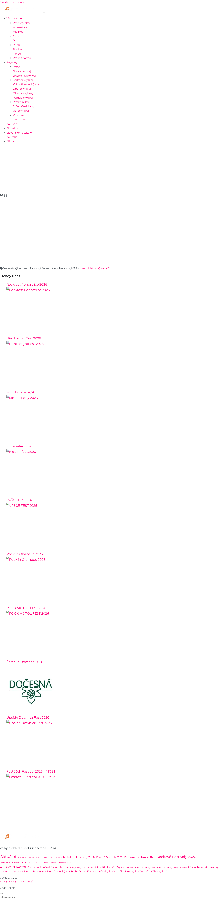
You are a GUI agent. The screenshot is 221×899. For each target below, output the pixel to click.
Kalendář (12, 123)
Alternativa (20, 27)
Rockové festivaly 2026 (176, 857)
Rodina (17, 49)
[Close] (1, 893)
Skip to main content (14, 2)
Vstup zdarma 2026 (61, 862)
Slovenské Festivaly (19, 132)
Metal (16, 36)
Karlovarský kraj (23, 80)
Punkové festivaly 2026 (139, 857)
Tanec (17, 53)
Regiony (11, 62)
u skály (118, 871)
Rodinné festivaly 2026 (13, 862)
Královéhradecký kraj (26, 84)
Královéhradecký (140, 867)
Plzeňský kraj (21, 102)
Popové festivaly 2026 (109, 857)
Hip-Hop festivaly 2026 (51, 857)
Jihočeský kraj (22, 71)
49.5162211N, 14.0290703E (16, 867)
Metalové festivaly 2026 (79, 857)
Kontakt (11, 137)
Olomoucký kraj (23, 93)
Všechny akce (15, 18)
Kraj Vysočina (120, 867)
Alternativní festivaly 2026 (29, 857)
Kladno (106, 867)
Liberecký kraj (22, 88)
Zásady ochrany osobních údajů (16, 881)
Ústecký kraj (21, 110)
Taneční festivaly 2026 (38, 863)
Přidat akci (13, 141)
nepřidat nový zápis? (96, 268)
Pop (15, 40)
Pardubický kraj (23, 97)
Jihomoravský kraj (24, 75)
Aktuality (12, 128)
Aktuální (8, 856)
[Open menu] (44, 12)
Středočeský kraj (23, 106)
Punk (16, 45)
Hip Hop (18, 31)
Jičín (36, 867)
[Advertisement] (110, 169)
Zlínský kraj (20, 119)
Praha (16, 66)
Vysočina (18, 115)
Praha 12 (84, 871)
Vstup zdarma (22, 58)
